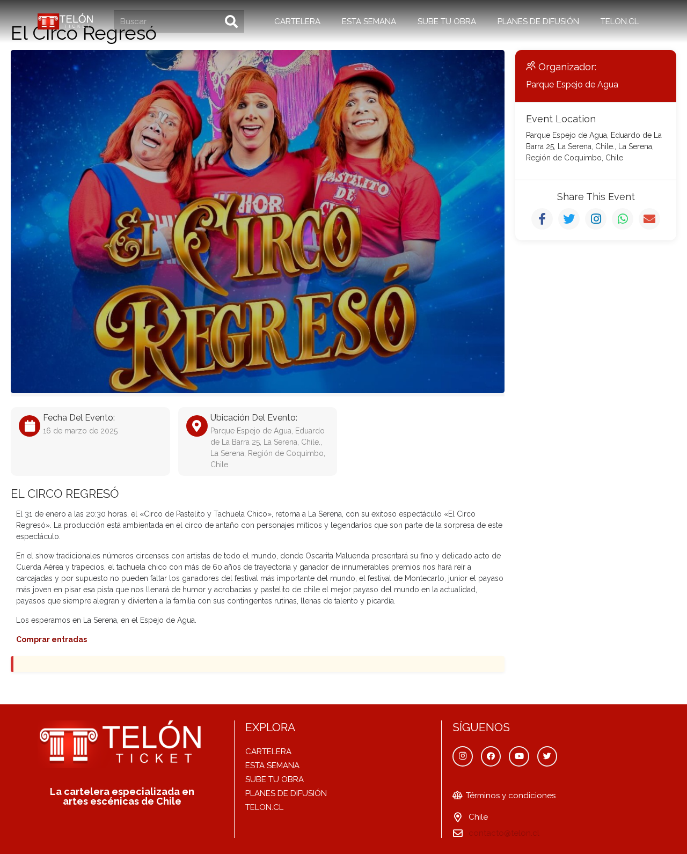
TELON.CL (264, 807)
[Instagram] (462, 756)
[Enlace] (66, 21)
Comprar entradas (51, 639)
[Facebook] (491, 756)
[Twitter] (547, 756)
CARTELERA (268, 751)
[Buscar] (231, 21)
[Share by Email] (649, 219)
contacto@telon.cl (504, 833)
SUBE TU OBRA (274, 779)
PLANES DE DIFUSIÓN (286, 793)
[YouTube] (519, 756)
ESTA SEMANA (272, 765)
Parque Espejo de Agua (572, 84)
